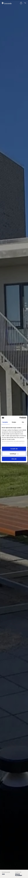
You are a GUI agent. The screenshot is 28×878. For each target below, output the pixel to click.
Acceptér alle (14, 448)
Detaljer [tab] (14, 422)
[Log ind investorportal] (21, 3)
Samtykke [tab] (5, 422)
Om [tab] (23, 422)
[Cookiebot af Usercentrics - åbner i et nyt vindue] (19, 418)
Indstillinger (13, 453)
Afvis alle (14, 458)
